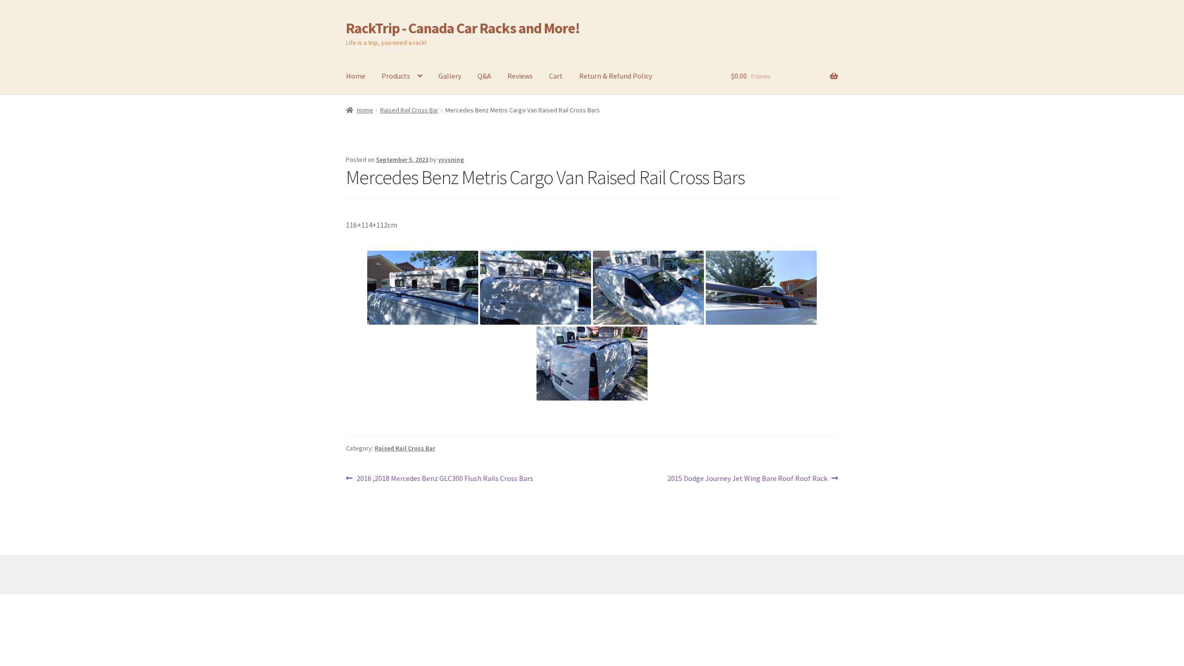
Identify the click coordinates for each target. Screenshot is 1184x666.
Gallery (449, 75)
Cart (556, 75)
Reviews (520, 75)
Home (355, 75)
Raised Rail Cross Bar (409, 110)
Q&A (484, 75)
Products (396, 75)
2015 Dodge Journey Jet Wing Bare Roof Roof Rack (747, 479)
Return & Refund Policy (615, 75)
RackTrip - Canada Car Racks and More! (463, 28)
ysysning (451, 159)
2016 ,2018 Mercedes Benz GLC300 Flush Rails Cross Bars (444, 479)
